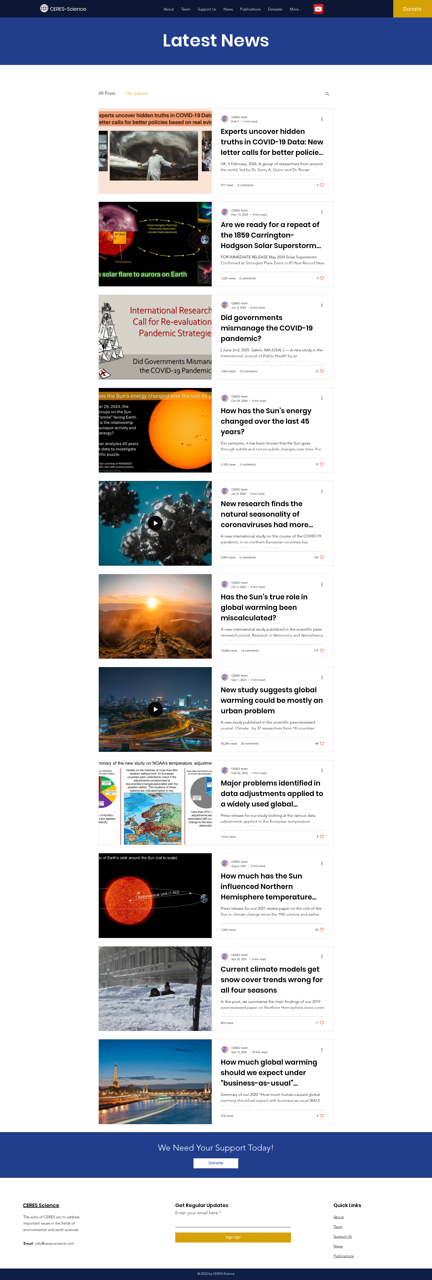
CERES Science (41, 1205)
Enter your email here (196, 1213)
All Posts (107, 93)
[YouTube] (318, 9)
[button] (327, 94)
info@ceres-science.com (54, 1243)
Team (338, 1226)
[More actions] (323, 119)
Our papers (137, 93)
